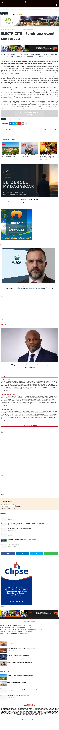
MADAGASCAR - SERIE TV (8, 394)
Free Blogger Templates (42, 721)
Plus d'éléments (54, 139)
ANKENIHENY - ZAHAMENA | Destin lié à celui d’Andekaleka (22, 539)
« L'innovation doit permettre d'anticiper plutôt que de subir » (29, 288)
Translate (24, 14)
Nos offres (27, 719)
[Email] (23, 123)
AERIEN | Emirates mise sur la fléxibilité (16, 682)
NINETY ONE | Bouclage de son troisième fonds (12, 627)
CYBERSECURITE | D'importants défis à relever (18, 655)
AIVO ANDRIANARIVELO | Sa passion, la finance (19, 528)
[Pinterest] (19, 123)
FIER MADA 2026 (5, 379)
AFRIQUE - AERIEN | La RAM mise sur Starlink (12, 633)
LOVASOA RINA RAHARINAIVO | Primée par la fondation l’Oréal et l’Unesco (26, 523)
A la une (9, 119)
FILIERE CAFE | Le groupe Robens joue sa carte (18, 695)
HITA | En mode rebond (13, 544)
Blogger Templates (22, 721)
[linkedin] (22, 553)
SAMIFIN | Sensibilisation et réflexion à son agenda (19, 662)
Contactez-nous (36, 719)
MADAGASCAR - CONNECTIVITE (9, 409)
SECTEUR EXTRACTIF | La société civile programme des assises (21, 648)
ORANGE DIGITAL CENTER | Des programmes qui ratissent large (22, 689)
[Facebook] (10, 123)
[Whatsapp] (16, 123)
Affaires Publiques (9, 29)
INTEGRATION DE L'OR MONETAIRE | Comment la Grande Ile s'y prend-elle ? (47, 156)
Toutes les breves (12, 518)
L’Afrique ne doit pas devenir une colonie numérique (29, 364)
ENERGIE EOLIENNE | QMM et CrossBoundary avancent (9, 155)
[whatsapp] (51, 553)
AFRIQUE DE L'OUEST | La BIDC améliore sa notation (13, 631)
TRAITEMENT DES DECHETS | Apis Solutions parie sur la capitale (23, 534)
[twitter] (36, 553)
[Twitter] (13, 123)
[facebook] (8, 553)
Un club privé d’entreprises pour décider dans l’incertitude (29, 201)
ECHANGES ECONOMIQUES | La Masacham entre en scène (29, 155)
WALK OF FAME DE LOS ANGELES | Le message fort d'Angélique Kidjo (18, 629)
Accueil (2, 29)
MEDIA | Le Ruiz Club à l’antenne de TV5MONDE (12, 625)
